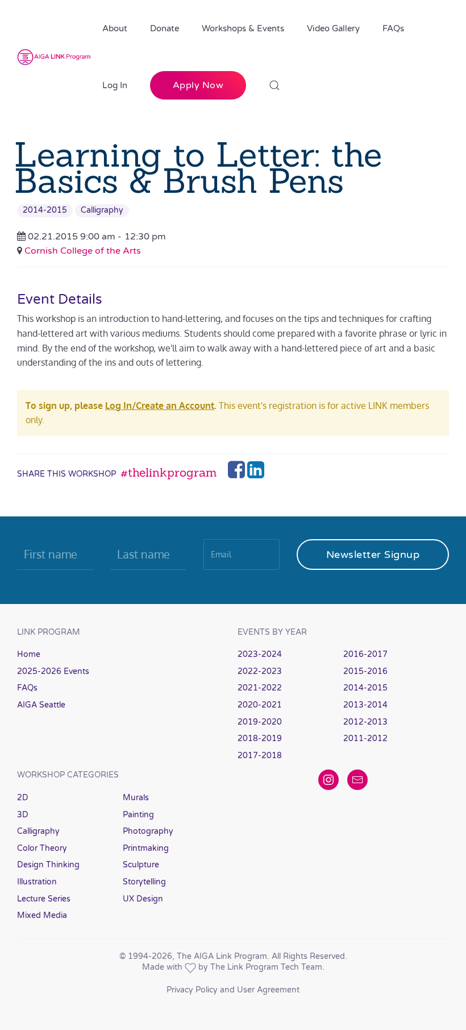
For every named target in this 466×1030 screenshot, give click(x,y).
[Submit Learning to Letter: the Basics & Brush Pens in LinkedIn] (255, 473)
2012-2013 (365, 722)
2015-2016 (365, 671)
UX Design (143, 899)
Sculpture (141, 865)
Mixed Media (42, 915)
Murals (136, 798)
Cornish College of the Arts (82, 251)
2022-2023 (260, 671)
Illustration (37, 882)
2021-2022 (260, 688)
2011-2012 (365, 738)
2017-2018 (260, 755)
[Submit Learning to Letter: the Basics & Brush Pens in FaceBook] (237, 473)
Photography (148, 831)
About (114, 28)
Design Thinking (48, 865)
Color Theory (42, 848)
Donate (164, 28)
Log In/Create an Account (159, 405)
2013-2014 (365, 705)
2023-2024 (260, 654)
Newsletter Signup (373, 554)
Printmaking (146, 848)
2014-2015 (45, 210)
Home (28, 654)
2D (22, 798)
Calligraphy (102, 210)
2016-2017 (365, 654)
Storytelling (144, 882)
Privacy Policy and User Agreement (233, 990)
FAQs (393, 28)
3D (22, 815)
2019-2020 (260, 722)
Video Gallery (333, 28)
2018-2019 (260, 738)
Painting (138, 815)
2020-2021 (260, 705)
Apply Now (198, 85)
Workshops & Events (243, 28)
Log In (114, 85)
